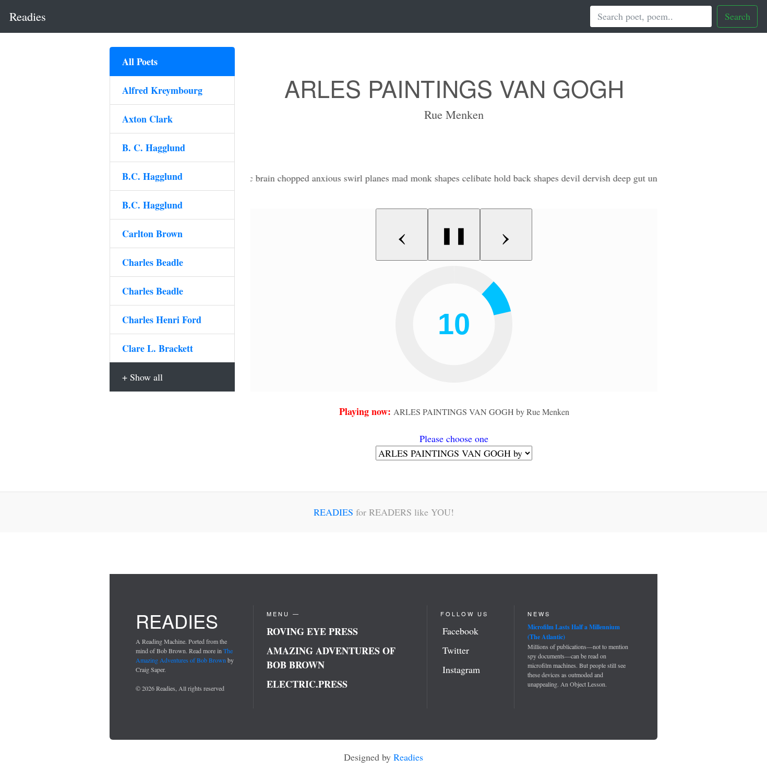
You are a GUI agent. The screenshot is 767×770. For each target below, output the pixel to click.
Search (737, 16)
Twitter (455, 650)
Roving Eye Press (312, 631)
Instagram (461, 669)
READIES (333, 512)
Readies (27, 16)
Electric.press (307, 684)
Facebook (460, 631)
